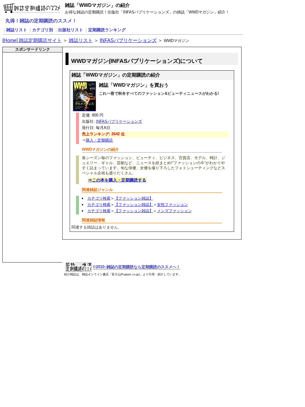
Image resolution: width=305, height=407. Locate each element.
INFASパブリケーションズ (128, 40)
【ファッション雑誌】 (133, 198)
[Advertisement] (28, 67)
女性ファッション (172, 204)
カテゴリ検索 (99, 198)
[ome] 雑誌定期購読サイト (32, 40)
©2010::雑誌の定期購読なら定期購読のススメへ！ (136, 267)
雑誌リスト (16, 29)
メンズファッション (174, 211)
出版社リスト (70, 29)
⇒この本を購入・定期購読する (117, 180)
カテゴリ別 (42, 29)
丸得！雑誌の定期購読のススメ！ (41, 20)
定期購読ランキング (107, 29)
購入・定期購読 (99, 140)
